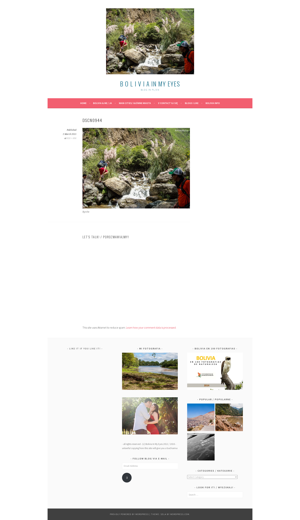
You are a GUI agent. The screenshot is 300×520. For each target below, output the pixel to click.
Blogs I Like (191, 103)
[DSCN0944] (136, 207)
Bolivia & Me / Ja (102, 103)
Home (83, 103)
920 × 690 (71, 138)
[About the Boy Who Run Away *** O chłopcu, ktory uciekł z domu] (201, 418)
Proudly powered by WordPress (129, 514)
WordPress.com (179, 514)
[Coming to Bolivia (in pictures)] (201, 447)
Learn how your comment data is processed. (151, 327)
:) (127, 477)
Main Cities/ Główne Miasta (135, 103)
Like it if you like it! (85, 348)
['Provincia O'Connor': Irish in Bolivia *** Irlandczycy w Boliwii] (229, 418)
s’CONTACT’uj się (168, 103)
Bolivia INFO (213, 103)
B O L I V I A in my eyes (150, 83)
